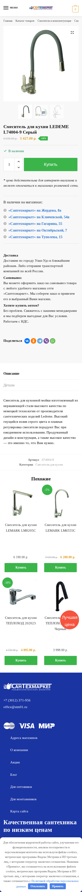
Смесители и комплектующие (54, 20)
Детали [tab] (9, 385)
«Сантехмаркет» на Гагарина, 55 (35, 224)
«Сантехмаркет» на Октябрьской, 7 (37, 230)
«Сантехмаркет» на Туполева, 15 (35, 237)
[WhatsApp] (52, 341)
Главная (8, 20)
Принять (58, 886)
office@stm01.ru (15, 707)
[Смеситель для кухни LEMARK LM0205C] (21, 503)
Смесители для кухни (49, 464)
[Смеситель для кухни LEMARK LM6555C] (60, 503)
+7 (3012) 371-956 (17, 700)
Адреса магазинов (23, 738)
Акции (15, 762)
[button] (72, 32)
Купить (50, 164)
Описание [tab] (11, 373)
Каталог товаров (24, 20)
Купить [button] (20, 567)
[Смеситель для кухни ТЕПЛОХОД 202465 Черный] (60, 596)
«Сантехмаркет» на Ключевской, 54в (38, 217)
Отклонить (38, 886)
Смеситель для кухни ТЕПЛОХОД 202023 (21, 620)
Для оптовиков (21, 787)
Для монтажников (23, 799)
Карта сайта (19, 811)
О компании (19, 750)
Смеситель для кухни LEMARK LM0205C (21, 527)
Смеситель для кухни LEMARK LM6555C (60, 527)
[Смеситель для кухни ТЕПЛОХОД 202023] (21, 596)
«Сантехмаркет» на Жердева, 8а (34, 210)
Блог (13, 774)
